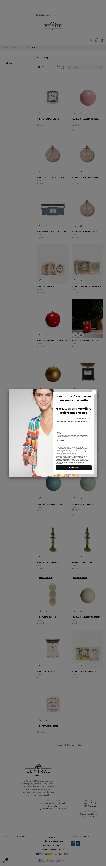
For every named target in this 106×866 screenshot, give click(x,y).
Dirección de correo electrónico (71, 421)
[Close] (94, 392)
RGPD (58, 433)
